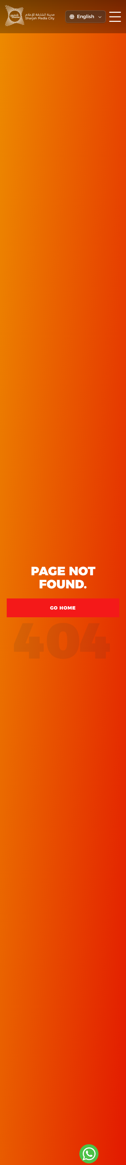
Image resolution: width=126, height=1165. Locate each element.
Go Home (63, 608)
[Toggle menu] (115, 17)
